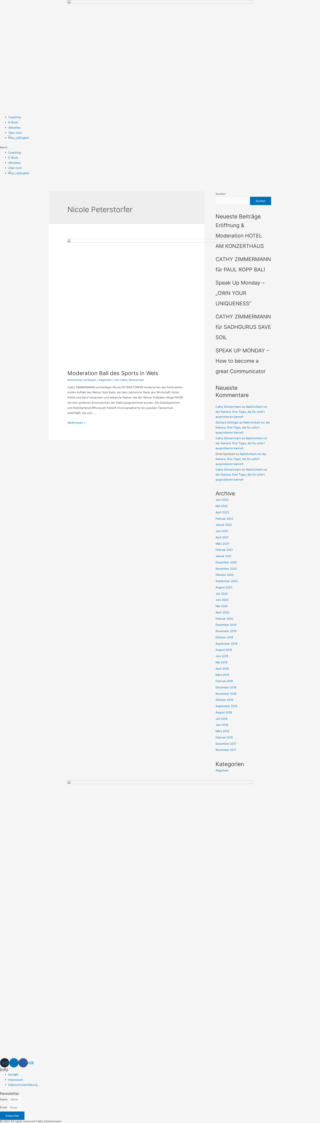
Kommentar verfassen (81, 380)
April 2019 (222, 668)
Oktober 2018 (224, 700)
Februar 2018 (224, 737)
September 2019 (226, 643)
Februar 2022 (224, 518)
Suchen (221, 194)
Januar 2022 (224, 524)
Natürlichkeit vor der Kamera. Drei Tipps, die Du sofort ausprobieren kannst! (241, 411)
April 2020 (222, 612)
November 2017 (226, 750)
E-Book (13, 122)
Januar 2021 (223, 556)
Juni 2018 (222, 725)
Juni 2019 (222, 656)
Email (4, 1107)
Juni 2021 (222, 531)
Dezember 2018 (226, 687)
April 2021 (222, 537)
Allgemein (105, 380)
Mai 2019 (221, 662)
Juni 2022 (222, 499)
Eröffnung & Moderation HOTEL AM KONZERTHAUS (240, 235)
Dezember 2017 (226, 743)
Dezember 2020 (226, 562)
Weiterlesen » (76, 422)
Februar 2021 (224, 549)
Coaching (14, 117)
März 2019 (222, 675)
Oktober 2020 (225, 575)
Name (4, 1099)
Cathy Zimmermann (228, 406)
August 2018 (224, 712)
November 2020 (226, 568)
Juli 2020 (222, 593)
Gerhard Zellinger (227, 422)
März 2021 (222, 543)
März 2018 (222, 731)
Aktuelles (14, 127)
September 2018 (226, 706)
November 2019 (226, 631)
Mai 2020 (222, 606)
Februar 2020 (224, 618)
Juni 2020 (222, 600)
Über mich (15, 132)
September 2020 (227, 581)
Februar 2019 (224, 681)
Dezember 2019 (226, 625)
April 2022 (222, 512)
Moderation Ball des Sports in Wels (112, 373)
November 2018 (226, 693)
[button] (160, 147)
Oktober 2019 (224, 637)
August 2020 (224, 587)
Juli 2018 (221, 718)
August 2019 (224, 650)
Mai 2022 (222, 506)
